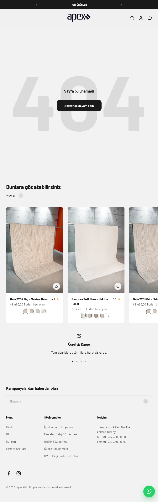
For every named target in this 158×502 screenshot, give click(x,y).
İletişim (11, 441)
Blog (9, 434)
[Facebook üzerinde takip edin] (8, 473)
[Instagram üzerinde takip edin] (18, 473)
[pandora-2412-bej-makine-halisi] (90, 316)
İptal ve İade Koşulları (58, 427)
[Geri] (36, 5)
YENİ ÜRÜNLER (79, 4)
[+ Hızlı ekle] (56, 286)
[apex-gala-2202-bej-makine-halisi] (25, 311)
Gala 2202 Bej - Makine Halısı (29, 299)
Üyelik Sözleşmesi (56, 448)
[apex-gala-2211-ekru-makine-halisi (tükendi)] (44, 311)
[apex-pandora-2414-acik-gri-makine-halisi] (102, 316)
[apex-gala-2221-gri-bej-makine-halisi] (37, 311)
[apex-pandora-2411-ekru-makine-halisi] (84, 316)
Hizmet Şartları (16, 448)
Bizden (10, 427)
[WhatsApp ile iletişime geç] (149, 491)
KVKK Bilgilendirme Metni (61, 456)
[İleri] (121, 5)
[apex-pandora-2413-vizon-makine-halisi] (96, 316)
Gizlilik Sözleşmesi (56, 441)
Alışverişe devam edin (79, 105)
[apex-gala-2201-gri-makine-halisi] (31, 311)
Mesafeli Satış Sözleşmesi (61, 434)
